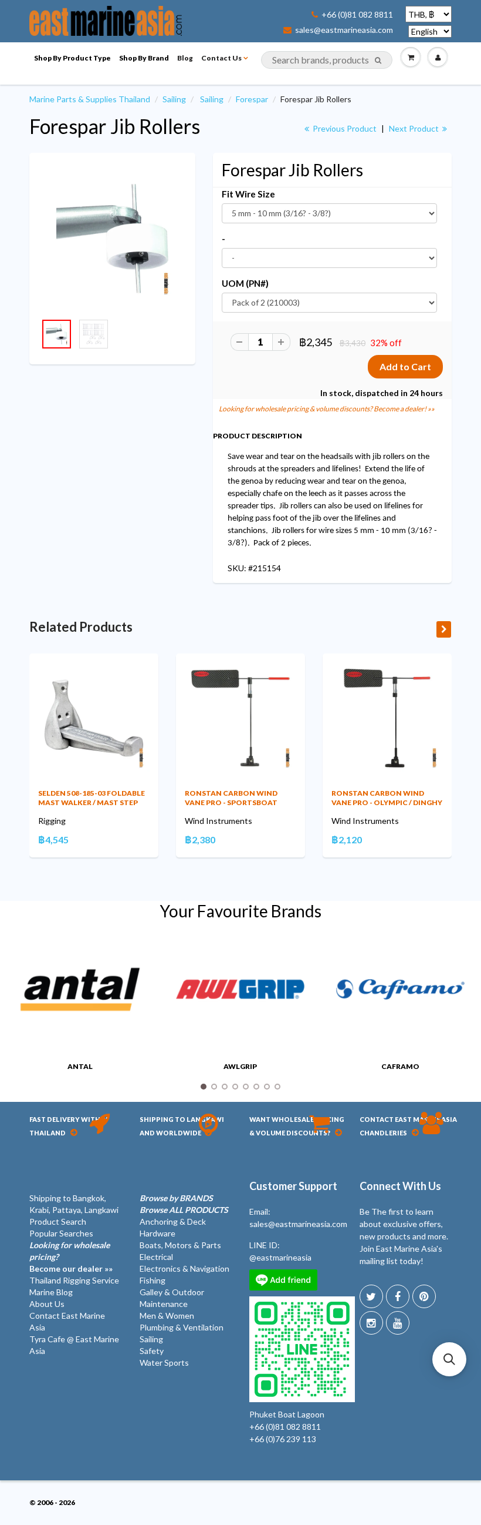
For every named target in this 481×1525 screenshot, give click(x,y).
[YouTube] (397, 1323)
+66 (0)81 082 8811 (357, 14)
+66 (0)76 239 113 (282, 1439)
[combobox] (326, 60)
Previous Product (344, 128)
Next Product (415, 128)
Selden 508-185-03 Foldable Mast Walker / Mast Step (91, 798)
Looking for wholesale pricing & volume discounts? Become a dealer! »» (327, 408)
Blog (185, 57)
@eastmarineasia (280, 1257)
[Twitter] (371, 1296)
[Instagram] (371, 1323)
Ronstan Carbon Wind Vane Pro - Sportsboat (231, 798)
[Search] (378, 60)
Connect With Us (400, 1185)
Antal (80, 1066)
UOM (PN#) (245, 283)
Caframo (400, 1066)
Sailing (174, 99)
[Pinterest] (424, 1296)
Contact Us (221, 57)
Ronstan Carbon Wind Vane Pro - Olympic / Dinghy (386, 798)
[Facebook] (397, 1296)
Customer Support (293, 1185)
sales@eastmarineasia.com (344, 30)
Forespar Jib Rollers (114, 126)
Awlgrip (240, 1066)
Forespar (252, 99)
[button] (449, 1359)
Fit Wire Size (248, 194)
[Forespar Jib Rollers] (112, 239)
